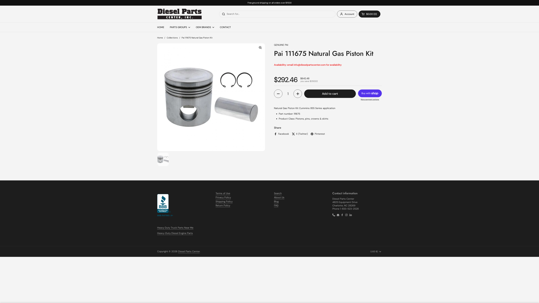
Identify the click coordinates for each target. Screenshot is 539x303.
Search (278, 193)
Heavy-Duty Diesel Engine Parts (175, 233)
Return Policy (223, 205)
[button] (369, 14)
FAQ (276, 205)
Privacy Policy (223, 197)
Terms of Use (223, 193)
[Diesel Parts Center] (179, 14)
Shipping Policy (224, 201)
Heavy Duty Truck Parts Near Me (175, 227)
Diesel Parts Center (189, 251)
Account (349, 14)
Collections (172, 37)
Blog (276, 201)
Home (160, 37)
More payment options (370, 99)
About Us (279, 197)
